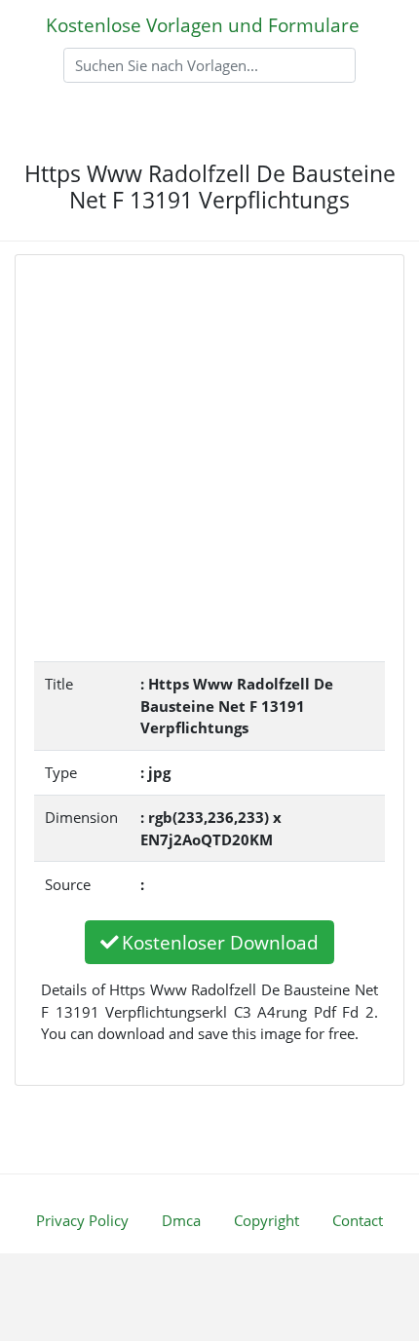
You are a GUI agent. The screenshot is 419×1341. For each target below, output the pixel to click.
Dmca (181, 1220)
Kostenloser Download (220, 942)
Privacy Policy (82, 1220)
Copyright (266, 1220)
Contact (357, 1220)
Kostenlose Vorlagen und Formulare (203, 25)
